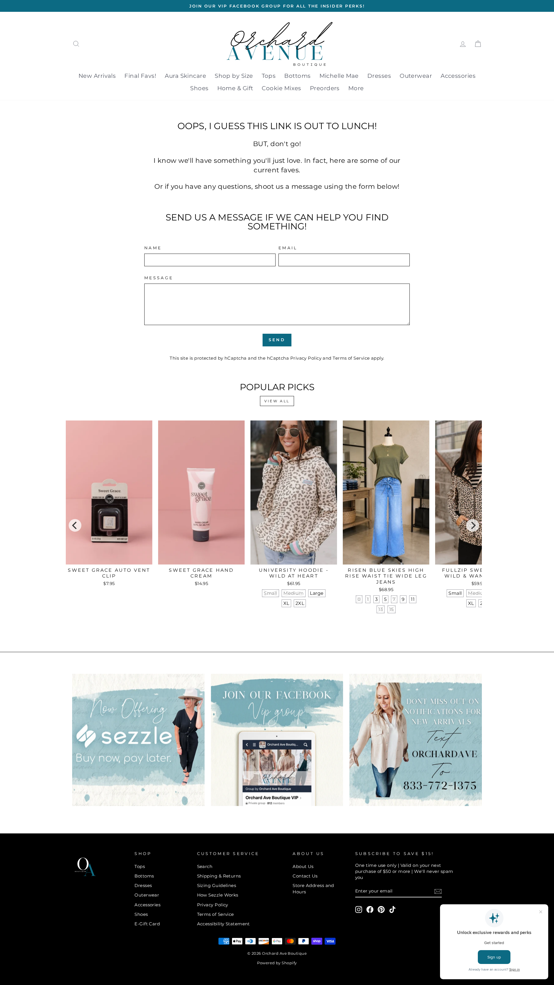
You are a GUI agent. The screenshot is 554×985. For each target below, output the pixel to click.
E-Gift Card (147, 923)
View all (277, 401)
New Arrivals (97, 75)
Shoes (199, 88)
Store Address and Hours (313, 888)
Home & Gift (235, 88)
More (356, 88)
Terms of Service (351, 358)
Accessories (458, 75)
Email (287, 247)
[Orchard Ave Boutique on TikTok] (392, 909)
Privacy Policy (305, 358)
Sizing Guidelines (216, 885)
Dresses (379, 75)
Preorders (325, 88)
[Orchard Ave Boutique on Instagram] (358, 909)
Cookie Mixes (281, 88)
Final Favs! (140, 75)
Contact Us (305, 876)
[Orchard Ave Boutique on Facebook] (369, 909)
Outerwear (416, 75)
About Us (303, 866)
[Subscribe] (438, 891)
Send (277, 339)
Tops (269, 75)
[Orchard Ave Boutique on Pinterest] (381, 909)
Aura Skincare (185, 75)
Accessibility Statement (223, 923)
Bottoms (297, 75)
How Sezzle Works (217, 895)
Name (153, 247)
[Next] (472, 525)
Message (158, 277)
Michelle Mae (339, 75)
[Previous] (75, 525)
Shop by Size (234, 75)
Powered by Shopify (277, 963)
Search (205, 866)
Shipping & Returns (219, 876)
